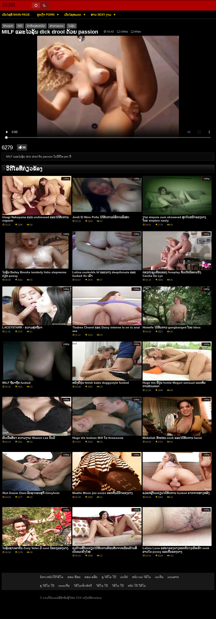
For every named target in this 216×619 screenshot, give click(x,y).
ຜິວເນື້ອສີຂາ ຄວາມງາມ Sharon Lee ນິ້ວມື (28, 437)
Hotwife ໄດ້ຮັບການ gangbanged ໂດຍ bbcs (172, 327)
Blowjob (8, 25)
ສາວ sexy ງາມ (101, 14)
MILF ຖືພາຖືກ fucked (16, 382)
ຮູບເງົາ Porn (46, 14)
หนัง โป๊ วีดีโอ (137, 585)
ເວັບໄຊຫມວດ (73, 14)
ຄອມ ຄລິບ (91, 577)
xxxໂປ (124, 577)
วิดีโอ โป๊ (102, 585)
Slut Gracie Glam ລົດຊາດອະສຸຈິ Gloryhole (30, 493)
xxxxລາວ (173, 577)
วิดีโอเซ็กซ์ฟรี (83, 585)
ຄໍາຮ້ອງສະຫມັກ (36, 25)
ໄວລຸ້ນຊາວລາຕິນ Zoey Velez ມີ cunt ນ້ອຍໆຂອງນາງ (35, 548)
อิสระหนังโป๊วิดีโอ (51, 577)
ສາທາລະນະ (56, 25)
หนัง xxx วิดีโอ (141, 577)
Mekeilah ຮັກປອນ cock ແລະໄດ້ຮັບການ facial (172, 437)
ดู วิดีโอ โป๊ (109, 577)
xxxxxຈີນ (64, 585)
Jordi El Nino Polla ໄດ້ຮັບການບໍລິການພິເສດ (100, 217)
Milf (20, 25)
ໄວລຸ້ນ (71, 25)
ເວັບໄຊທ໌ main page (16, 14)
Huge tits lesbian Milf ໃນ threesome (97, 437)
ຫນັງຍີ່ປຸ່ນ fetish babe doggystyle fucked (100, 382)
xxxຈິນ (159, 577)
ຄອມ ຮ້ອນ (74, 577)
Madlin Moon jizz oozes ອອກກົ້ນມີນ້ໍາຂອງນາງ (102, 493)
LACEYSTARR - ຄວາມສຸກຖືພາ (22, 327)
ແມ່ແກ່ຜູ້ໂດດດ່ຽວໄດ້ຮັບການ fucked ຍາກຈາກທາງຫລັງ (176, 493)
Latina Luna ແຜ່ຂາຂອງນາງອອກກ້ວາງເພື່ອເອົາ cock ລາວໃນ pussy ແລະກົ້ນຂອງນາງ (176, 549)
